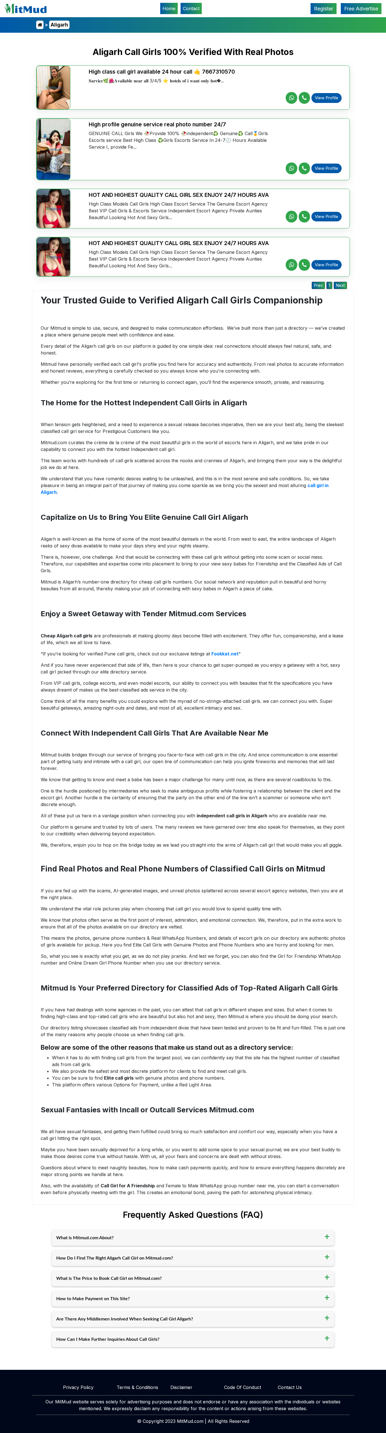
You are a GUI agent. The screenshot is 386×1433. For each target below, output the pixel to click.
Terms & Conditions (137, 1387)
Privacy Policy (78, 1387)
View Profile (326, 97)
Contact (191, 8)
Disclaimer (181, 1387)
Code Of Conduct (242, 1387)
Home (170, 8)
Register (323, 9)
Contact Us (290, 1387)
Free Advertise (361, 9)
